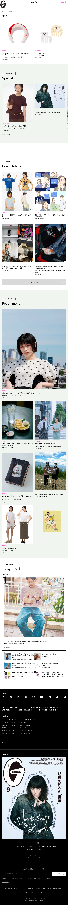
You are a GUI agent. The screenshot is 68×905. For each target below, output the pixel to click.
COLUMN (27, 710)
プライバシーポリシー (20, 878)
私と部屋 (4, 728)
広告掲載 (35, 898)
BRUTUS (10, 888)
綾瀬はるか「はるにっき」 (8, 733)
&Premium (43, 888)
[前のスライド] (3, 134)
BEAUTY (38, 707)
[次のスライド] (6, 134)
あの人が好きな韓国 (25, 733)
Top (3, 11)
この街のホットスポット (26, 730)
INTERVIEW (54, 707)
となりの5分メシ (24, 722)
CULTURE (46, 707)
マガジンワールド (27, 898)
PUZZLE (44, 710)
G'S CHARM (30, 707)
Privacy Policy (42, 898)
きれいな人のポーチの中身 (8, 725)
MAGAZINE (52, 710)
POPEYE (16, 888)
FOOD (13, 710)
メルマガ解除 (5, 882)
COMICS (19, 710)
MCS (41, 893)
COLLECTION (19, 707)
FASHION (5, 707)
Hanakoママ (61, 888)
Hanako (38, 888)
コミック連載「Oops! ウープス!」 (28, 719)
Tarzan (49, 888)
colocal (55, 888)
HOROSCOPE (35, 710)
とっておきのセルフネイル (8, 722)
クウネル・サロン (29, 893)
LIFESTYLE (5, 710)
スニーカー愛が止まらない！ (9, 719)
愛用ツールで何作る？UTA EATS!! (28, 725)
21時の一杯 (23, 728)
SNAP (11, 707)
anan (5, 888)
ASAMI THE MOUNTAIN (8, 730)
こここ (37, 893)
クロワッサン (22, 888)
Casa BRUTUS (30, 888)
